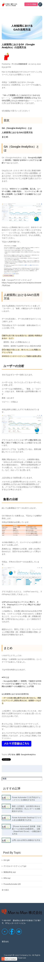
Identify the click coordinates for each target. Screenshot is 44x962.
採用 (18, 754)
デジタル (11, 754)
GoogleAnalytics (28, 754)
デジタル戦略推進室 (19, 64)
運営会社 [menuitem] (5, 942)
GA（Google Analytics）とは (17, 128)
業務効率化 (10, 872)
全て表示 (5, 890)
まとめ (5, 137)
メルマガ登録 (31, 4)
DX (7, 860)
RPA (7, 878)
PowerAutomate (12, 884)
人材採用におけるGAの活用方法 (17, 132)
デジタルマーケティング (15, 866)
